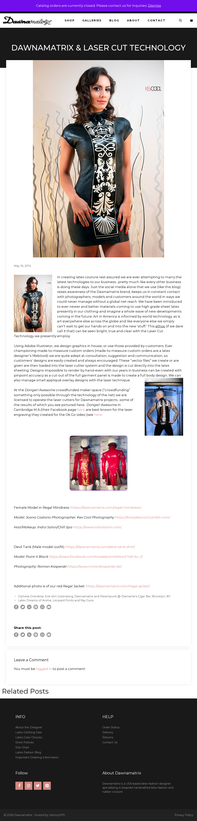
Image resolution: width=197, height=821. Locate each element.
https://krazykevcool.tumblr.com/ (142, 517)
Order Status (110, 727)
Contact (156, 20)
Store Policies (24, 742)
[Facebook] (19, 786)
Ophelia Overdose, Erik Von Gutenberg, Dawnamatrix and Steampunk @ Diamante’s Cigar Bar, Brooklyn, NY (94, 596)
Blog (114, 20)
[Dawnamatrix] (28, 20)
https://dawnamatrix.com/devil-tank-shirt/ (100, 547)
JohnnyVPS (57, 815)
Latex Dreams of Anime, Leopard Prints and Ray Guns (55, 600)
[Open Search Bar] (180, 20)
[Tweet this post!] (22, 608)
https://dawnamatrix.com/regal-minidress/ (106, 507)
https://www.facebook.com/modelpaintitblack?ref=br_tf (96, 557)
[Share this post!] (16, 608)
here (81, 410)
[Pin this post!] (35, 608)
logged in (44, 669)
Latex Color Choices (28, 737)
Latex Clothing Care (28, 732)
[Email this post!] (49, 608)
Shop (70, 20)
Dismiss (154, 6)
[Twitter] (38, 786)
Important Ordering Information (37, 757)
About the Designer (28, 727)
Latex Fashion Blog (28, 752)
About (133, 20)
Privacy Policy (183, 815)
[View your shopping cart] (191, 20)
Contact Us (109, 742)
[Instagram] (28, 786)
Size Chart (22, 747)
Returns (107, 737)
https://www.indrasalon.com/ (97, 527)
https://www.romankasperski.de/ (95, 566)
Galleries (92, 20)
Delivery (107, 732)
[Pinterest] (47, 786)
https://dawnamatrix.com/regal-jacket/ (118, 586)
